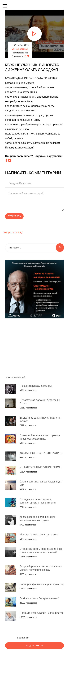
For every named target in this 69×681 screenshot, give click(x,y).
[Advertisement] (33, 345)
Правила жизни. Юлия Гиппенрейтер (42, 613)
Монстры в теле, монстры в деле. (39, 534)
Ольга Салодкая (20, 49)
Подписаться (34, 645)
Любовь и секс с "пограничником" (39, 598)
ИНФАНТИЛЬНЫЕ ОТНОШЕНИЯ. (40, 467)
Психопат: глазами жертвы (36, 385)
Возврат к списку (13, 232)
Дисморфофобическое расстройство (42, 584)
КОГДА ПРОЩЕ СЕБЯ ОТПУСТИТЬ (41, 453)
